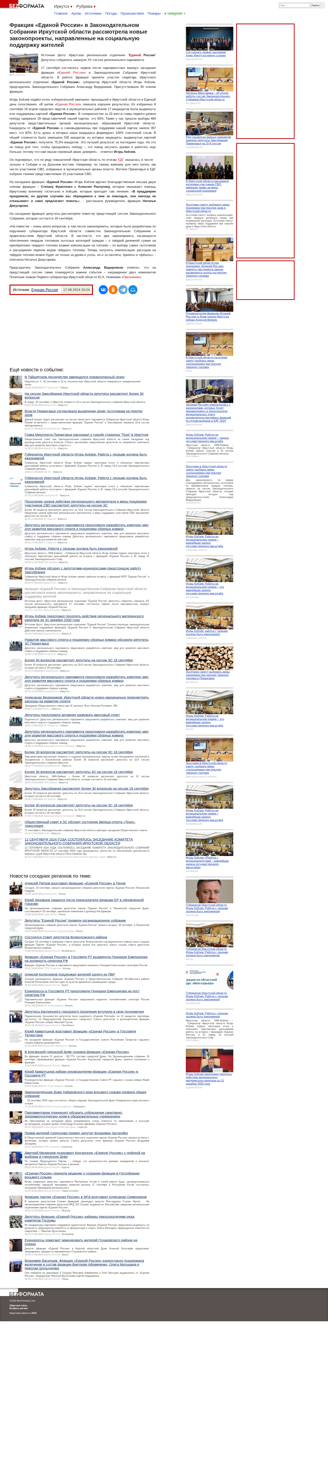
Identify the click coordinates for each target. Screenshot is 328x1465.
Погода (111, 13)
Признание (131, 277)
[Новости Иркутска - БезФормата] (23, 4)
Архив (76, 13)
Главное (61, 13)
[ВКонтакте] (103, 289)
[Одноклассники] (113, 289)
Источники (93, 13)
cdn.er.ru (20, 75)
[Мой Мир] (132, 289)
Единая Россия (68, 104)
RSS (34, 1313)
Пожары (154, 13)
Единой (135, 55)
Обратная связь (18, 1305)
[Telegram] (123, 289)
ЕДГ (121, 160)
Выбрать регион (18, 1308)
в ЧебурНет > (175, 13)
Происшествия (132, 13)
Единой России (71, 72)
